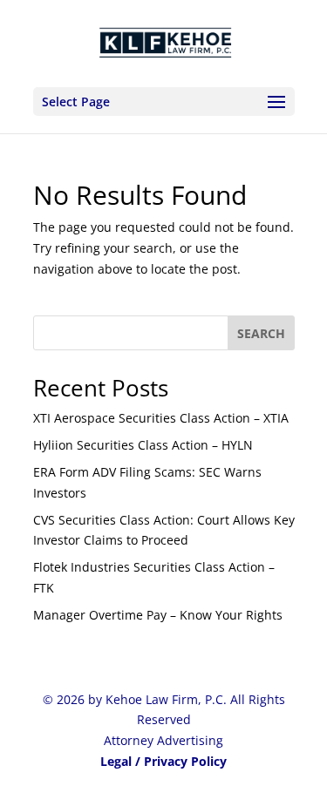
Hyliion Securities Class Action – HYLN (143, 445)
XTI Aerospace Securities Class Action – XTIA (161, 418)
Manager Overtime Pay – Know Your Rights (158, 614)
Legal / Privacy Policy (163, 761)
